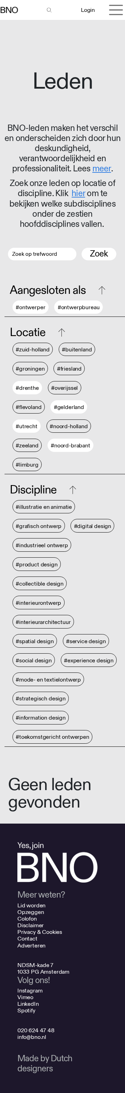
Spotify (26, 1010)
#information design (41, 718)
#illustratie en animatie (44, 507)
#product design (37, 564)
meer (101, 168)
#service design (86, 641)
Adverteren (31, 945)
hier (78, 193)
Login (87, 10)
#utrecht (27, 426)
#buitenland (77, 349)
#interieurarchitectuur (43, 622)
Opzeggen (30, 912)
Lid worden (31, 905)
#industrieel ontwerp (42, 545)
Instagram (30, 990)
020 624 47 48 (36, 1030)
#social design (34, 660)
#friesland (69, 368)
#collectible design (40, 583)
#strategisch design (41, 698)
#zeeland (27, 445)
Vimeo (25, 997)
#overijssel (64, 388)
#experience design (89, 660)
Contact (27, 938)
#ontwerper (30, 307)
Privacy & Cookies (39, 932)
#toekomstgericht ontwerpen (52, 737)
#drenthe (27, 388)
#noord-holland (69, 426)
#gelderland (69, 407)
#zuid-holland (33, 349)
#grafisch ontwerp (38, 526)
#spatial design (35, 641)
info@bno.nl (31, 1037)
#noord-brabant (70, 445)
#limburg (27, 464)
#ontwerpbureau (79, 307)
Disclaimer (30, 925)
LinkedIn (28, 1004)
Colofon (27, 918)
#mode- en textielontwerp (48, 679)
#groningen (30, 368)
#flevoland (28, 407)
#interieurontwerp (38, 603)
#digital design (92, 526)
